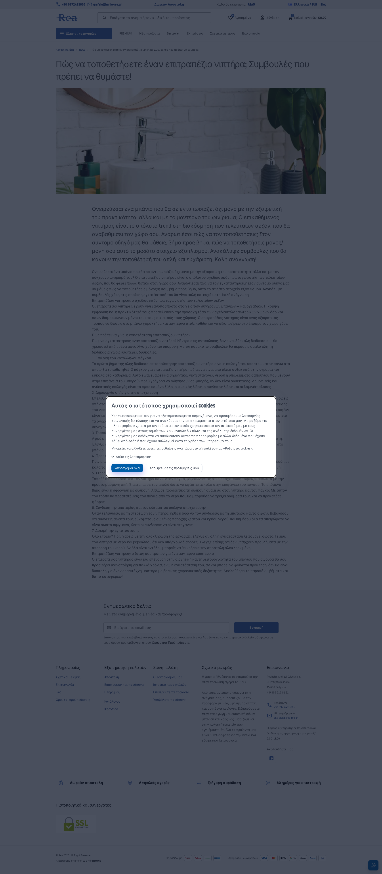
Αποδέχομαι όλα (127, 468)
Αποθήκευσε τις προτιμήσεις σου (174, 468)
